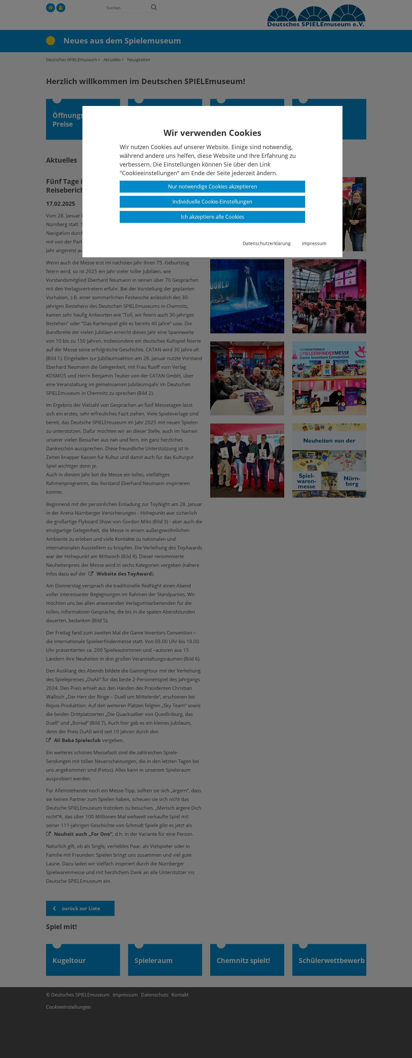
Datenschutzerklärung (267, 243)
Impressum (314, 243)
